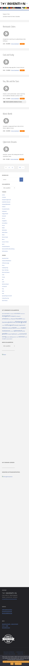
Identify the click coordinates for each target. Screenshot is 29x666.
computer (12, 313)
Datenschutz (19, 652)
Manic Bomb (7, 113)
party (23, 331)
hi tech (3, 325)
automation (7, 313)
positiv (4, 334)
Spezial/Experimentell (7, 295)
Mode (3, 227)
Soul (3, 293)
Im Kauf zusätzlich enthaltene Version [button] (13, 101)
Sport (3, 244)
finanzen (13, 319)
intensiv (5, 328)
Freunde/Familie (5, 209)
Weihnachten (5, 251)
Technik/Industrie (6, 246)
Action (3, 195)
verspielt (4, 338)
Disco (3, 265)
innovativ (16, 325)
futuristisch (4, 322)
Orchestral (4, 286)
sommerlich (23, 334)
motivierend (6, 331)
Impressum (20, 653)
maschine (18, 328)
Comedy (4, 197)
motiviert (11, 331)
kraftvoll (10, 328)
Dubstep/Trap (5, 267)
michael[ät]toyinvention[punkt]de (9, 599)
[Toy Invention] (13, 3)
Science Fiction (5, 241)
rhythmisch (14, 334)
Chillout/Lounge (5, 263)
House (3, 277)
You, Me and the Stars (11, 81)
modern (23, 328)
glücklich (10, 322)
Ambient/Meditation (6, 260)
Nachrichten (4, 232)
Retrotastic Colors (9, 26)
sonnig (4, 337)
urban (26, 336)
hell (14, 322)
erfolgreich (18, 316)
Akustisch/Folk (5, 258)
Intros (3, 225)
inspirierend (22, 325)
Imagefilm (4, 220)
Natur (3, 234)
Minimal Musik (5, 284)
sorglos (8, 336)
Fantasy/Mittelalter (6, 204)
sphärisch (14, 336)
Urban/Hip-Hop (5, 298)
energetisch (6, 316)
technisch (22, 337)
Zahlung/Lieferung (9, 652)
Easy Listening (5, 270)
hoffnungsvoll (9, 325)
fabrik (10, 318)
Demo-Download (15, 43)
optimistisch (18, 331)
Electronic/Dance (6, 272)
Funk (3, 274)
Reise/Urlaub (5, 237)
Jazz (3, 279)
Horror (3, 218)
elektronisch (23, 313)
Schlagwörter (6, 184)
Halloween (4, 211)
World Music (5, 300)
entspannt (13, 316)
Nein (12, 663)
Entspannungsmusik (6, 199)
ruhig (18, 334)
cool (15, 313)
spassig (11, 336)
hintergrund (20, 322)
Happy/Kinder (5, 213)
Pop (3, 288)
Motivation (4, 230)
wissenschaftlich (9, 338)
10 (20, 167)
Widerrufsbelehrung (9, 653)
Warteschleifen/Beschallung (8, 248)
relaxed (9, 334)
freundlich (19, 319)
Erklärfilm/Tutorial (6, 202)
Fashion (3, 206)
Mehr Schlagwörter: (7, 342)
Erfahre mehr (18, 663)
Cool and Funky (8, 54)
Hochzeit (4, 216)
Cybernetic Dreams (10, 141)
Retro (3, 239)
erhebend (5, 319)
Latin (3, 281)
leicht (14, 328)
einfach (18, 313)
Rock (3, 291)
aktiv (3, 313)
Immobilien (4, 223)
